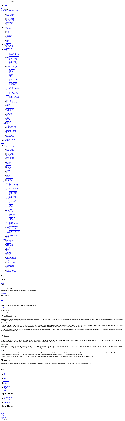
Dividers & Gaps (13, 83)
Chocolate (8, 30)
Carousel (8, 104)
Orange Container (10, 132)
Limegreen (8, 43)
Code (10, 73)
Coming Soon (9, 113)
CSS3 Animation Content (12, 102)
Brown (8, 41)
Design (5, 385)
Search (2, 283)
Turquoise (8, 28)
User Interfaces (9, 101)
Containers (5, 123)
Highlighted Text (13, 82)
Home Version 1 (10, 14)
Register (5, 5)
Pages (4, 106)
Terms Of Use (18, 419)
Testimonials (12, 87)
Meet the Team (9, 112)
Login (2, 8)
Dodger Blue (9, 31)
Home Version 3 (10, 17)
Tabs (4, 378)
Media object (12, 84)
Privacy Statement (27, 419)
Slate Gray (8, 36)
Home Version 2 (10, 15)
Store (2, 418)
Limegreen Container (11, 139)
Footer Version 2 (13, 59)
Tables (10, 76)
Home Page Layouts (14, 91)
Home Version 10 (10, 26)
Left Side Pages (10, 108)
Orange (8, 37)
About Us (8, 110)
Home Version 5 (10, 19)
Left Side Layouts (13, 92)
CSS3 (4, 377)
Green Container (10, 128)
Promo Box (12, 80)
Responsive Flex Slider (14, 97)
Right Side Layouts (13, 93)
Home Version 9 (10, 24)
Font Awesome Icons (14, 88)
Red (7, 39)
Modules (5, 388)
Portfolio (8, 105)
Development (6, 386)
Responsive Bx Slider (14, 99)
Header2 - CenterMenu (14, 53)
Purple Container (10, 134)
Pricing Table (9, 114)
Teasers (11, 86)
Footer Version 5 (13, 63)
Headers (8, 50)
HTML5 (5, 375)
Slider (4, 390)
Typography (12, 69)
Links (4, 382)
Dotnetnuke (6, 381)
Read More (3, 293)
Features (5, 49)
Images (11, 74)
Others (7, 78)
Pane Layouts (9, 89)
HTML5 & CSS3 (7, 399)
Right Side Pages (10, 109)
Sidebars (5, 387)
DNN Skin (5, 374)
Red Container (9, 135)
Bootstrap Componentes (11, 66)
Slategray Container (10, 136)
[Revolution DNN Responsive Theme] (10, 10)
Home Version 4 (10, 18)
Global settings (12, 67)
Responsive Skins (7, 397)
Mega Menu (6, 44)
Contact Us (6, 140)
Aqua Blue (8, 32)
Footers (8, 57)
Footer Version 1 (13, 58)
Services (8, 115)
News (4, 373)
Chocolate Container (11, 126)
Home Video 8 (9, 23)
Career (7, 117)
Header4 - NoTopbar (14, 56)
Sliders (7, 95)
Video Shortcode (13, 79)
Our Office (8, 119)
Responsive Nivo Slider (14, 96)
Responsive (6, 379)
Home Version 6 (10, 20)
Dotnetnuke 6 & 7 (7, 401)
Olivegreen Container (11, 131)
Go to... (2, 143)
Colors (5, 27)
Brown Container (10, 138)
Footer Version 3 (13, 61)
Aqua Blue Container (11, 130)
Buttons (11, 71)
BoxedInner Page (10, 46)
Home (4, 13)
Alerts (10, 75)
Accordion (8, 100)
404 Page (8, 121)
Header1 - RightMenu (14, 52)
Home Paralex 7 (10, 22)
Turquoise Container (11, 125)
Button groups (12, 70)
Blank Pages (9, 122)
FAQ (7, 118)
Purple (7, 40)
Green (7, 33)
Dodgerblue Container (11, 127)
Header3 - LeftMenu (14, 54)
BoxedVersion (9, 45)
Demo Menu (9, 48)
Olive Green (9, 35)
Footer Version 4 (13, 62)
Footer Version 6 (13, 65)
